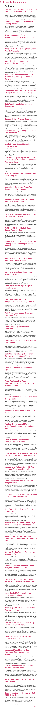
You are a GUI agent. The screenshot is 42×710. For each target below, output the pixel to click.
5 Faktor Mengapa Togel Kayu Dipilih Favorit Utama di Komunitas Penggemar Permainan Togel (21, 160)
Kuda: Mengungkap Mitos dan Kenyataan (17, 328)
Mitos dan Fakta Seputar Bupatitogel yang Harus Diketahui (20, 594)
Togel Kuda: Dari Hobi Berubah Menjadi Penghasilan (21, 341)
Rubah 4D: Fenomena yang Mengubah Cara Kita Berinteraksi (20, 215)
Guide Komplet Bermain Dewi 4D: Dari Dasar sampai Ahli (20, 174)
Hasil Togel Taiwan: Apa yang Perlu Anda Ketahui (19, 287)
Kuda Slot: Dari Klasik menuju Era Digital (18, 368)
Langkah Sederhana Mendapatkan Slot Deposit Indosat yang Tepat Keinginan (21, 454)
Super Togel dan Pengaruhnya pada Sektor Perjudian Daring (19, 62)
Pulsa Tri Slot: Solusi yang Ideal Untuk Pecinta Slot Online (20, 50)
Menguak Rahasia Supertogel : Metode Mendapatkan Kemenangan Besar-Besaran (21, 243)
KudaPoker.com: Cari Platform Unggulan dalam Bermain (17, 441)
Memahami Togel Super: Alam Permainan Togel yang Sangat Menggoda (17, 652)
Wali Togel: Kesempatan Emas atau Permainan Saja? (19, 314)
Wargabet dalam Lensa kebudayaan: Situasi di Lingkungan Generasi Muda (20, 580)
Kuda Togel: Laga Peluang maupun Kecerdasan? (19, 105)
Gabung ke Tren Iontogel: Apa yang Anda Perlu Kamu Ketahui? (19, 624)
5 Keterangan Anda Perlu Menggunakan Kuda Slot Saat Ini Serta (20, 36)
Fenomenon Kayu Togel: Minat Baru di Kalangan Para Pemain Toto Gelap (20, 91)
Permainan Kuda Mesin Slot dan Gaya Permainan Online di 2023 (20, 259)
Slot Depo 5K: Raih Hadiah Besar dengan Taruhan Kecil (18, 229)
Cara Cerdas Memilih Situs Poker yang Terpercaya (20, 510)
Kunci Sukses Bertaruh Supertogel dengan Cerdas (19, 482)
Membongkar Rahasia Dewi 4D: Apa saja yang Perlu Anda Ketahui (19, 468)
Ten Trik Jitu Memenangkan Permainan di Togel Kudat (21, 398)
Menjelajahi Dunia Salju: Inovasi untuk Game (20, 411)
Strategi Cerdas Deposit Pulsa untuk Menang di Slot (20, 553)
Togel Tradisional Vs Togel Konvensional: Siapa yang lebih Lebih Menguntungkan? (20, 383)
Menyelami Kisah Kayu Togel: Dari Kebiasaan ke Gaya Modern (18, 188)
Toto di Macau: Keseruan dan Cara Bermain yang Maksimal (19, 667)
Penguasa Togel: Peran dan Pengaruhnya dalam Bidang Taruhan (19, 300)
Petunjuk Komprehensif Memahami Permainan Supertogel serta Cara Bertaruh (19, 77)
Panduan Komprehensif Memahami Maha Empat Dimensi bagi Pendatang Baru (20, 426)
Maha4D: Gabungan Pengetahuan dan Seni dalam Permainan (20, 131)
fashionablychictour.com (13, 2)
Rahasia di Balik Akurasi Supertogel (19, 119)
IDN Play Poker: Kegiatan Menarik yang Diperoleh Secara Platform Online (21, 10)
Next (35, 706)
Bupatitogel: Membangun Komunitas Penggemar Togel (20, 609)
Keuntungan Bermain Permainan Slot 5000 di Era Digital (20, 694)
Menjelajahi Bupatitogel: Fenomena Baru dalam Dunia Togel (19, 200)
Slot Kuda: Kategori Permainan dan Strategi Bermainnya (19, 22)
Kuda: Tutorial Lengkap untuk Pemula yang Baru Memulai (20, 637)
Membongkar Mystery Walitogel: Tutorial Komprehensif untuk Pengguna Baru (21, 538)
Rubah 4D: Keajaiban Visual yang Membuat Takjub (18, 273)
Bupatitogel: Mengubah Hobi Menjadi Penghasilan (20, 680)
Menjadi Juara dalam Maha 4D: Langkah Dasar (17, 145)
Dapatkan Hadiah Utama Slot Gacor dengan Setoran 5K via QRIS (19, 567)
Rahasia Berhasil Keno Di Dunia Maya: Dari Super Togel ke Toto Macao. (20, 524)
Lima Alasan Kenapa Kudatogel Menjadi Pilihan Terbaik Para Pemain (21, 495)
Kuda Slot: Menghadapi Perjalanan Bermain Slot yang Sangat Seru (19, 355)
